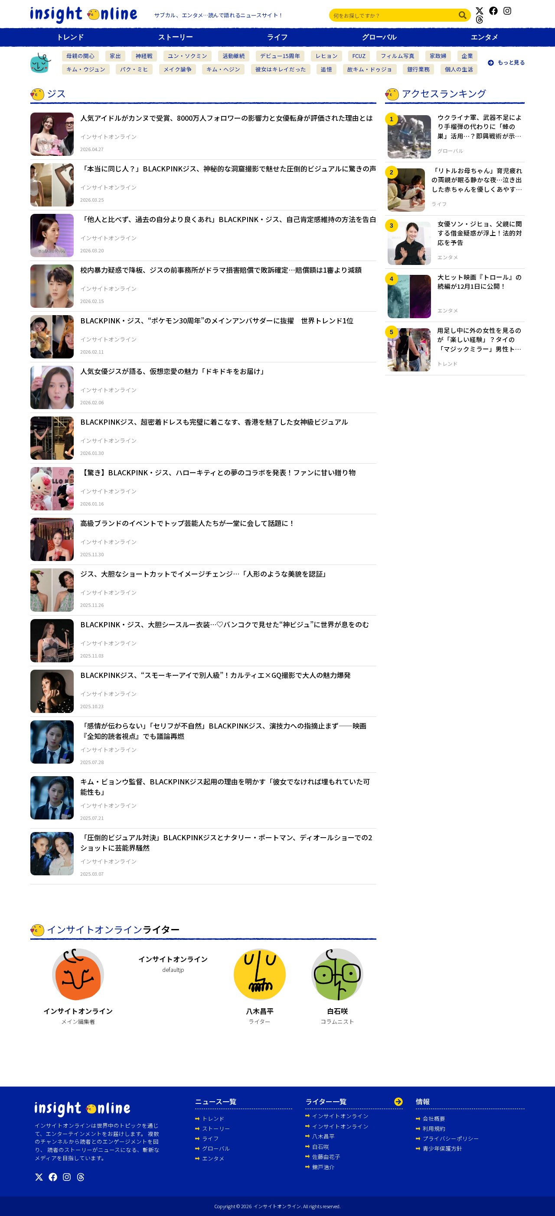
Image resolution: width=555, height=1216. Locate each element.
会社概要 (434, 1118)
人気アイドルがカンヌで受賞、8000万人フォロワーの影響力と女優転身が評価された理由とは (226, 118)
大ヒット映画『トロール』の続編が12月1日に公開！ (479, 281)
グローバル (379, 37)
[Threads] (479, 19)
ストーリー (175, 37)
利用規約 (434, 1128)
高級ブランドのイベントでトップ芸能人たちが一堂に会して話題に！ (187, 523)
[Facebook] (493, 10)
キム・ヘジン (223, 69)
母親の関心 (80, 56)
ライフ (277, 37)
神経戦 (144, 56)
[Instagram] (507, 10)
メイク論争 (177, 69)
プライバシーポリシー (451, 1138)
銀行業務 (418, 69)
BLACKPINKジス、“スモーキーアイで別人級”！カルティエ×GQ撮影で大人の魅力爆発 (215, 675)
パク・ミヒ (134, 69)
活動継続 (233, 56)
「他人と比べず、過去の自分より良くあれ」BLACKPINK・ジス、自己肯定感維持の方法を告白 (228, 219)
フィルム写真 (398, 56)
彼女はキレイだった (280, 69)
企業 (467, 56)
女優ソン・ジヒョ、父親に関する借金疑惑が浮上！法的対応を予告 (479, 233)
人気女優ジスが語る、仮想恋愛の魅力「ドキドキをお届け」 (174, 371)
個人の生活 (459, 69)
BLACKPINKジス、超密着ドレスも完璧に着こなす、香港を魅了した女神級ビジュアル (214, 421)
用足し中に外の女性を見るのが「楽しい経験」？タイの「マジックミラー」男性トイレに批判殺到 (479, 344)
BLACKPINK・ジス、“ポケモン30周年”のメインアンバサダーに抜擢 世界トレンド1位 (216, 320)
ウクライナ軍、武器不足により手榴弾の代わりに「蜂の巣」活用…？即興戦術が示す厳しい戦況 (479, 131)
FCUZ (359, 56)
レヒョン (326, 56)
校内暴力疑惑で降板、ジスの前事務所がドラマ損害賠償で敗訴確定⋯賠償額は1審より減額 (221, 269)
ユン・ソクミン (187, 56)
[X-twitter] (479, 10)
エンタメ (485, 37)
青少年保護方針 (442, 1148)
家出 (115, 56)
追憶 (326, 69)
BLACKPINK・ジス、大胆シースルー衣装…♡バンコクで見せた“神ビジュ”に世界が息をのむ (224, 624)
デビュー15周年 (280, 56)
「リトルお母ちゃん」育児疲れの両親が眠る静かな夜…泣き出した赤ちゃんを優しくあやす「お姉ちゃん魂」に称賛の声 (476, 184)
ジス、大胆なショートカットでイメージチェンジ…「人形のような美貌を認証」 (205, 573)
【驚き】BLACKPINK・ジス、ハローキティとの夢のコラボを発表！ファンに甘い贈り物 (218, 472)
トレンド (70, 37)
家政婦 (438, 56)
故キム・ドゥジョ (369, 69)
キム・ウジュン (85, 69)
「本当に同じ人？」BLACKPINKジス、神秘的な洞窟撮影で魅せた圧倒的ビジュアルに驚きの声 (228, 168)
